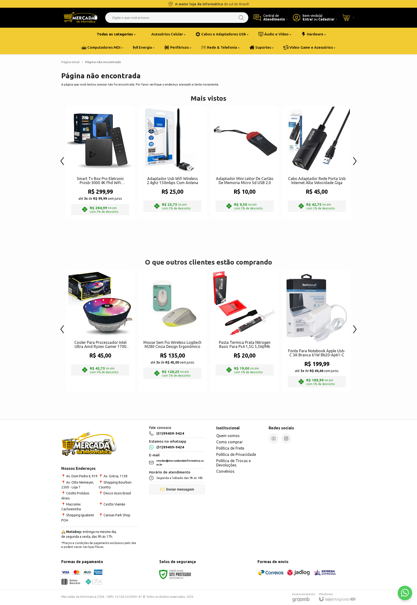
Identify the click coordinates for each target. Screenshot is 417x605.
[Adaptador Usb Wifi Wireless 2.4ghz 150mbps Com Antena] (172, 162)
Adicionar (110, 180)
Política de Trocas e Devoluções (233, 463)
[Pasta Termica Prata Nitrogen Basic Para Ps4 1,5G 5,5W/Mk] (244, 330)
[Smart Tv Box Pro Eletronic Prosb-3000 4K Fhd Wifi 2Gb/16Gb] (100, 162)
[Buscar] (241, 17)
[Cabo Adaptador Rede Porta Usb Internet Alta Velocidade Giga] (317, 162)
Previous (62, 158)
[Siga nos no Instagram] (286, 438)
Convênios (225, 471)
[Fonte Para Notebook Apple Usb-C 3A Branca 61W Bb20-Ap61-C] (317, 330)
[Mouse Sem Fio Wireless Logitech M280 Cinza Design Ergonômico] (172, 330)
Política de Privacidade (236, 454)
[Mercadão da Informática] (80, 18)
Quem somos (228, 435)
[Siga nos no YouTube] (274, 438)
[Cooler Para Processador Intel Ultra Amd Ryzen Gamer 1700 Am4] (100, 330)
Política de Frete (230, 448)
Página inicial (70, 62)
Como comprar (229, 442)
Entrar (308, 19)
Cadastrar (326, 19)
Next (355, 158)
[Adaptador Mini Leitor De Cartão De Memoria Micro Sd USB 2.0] (244, 162)
